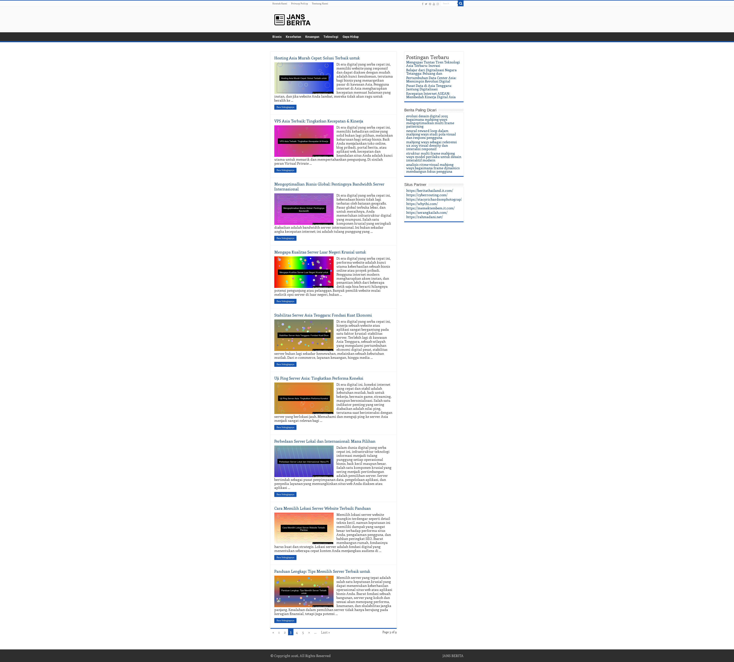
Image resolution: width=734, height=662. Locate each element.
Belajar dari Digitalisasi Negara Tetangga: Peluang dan (431, 72)
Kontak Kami (279, 3)
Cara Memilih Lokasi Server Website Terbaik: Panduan (322, 508)
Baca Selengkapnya (285, 107)
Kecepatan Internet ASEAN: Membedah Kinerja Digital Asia (431, 95)
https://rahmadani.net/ (424, 217)
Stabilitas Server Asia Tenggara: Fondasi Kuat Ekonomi (323, 315)
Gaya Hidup (351, 37)
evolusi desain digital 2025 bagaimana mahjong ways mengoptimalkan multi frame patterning (430, 121)
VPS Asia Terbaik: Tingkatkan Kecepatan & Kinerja (318, 120)
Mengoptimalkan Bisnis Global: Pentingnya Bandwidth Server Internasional (329, 186)
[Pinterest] (430, 3)
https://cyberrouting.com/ (426, 195)
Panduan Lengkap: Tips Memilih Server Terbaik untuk (322, 571)
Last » (325, 632)
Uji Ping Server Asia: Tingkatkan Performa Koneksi (318, 378)
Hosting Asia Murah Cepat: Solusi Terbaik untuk (317, 57)
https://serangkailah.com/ (426, 212)
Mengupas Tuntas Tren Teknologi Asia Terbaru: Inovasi (433, 64)
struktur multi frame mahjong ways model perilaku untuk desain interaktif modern (433, 156)
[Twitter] (426, 3)
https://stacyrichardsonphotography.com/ (440, 199)
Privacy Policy (299, 3)
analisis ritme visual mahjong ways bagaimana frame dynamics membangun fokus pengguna (433, 168)
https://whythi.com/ (422, 203)
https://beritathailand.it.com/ (429, 190)
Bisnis (277, 37)
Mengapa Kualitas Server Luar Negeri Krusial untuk (320, 251)
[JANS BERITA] (292, 18)
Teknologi (330, 37)
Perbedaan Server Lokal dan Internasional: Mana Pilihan (324, 441)
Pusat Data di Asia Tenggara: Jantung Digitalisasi (429, 87)
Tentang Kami (320, 3)
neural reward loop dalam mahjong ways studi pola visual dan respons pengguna (431, 134)
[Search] (461, 3)
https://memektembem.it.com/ (430, 208)
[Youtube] (433, 3)
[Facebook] (422, 3)
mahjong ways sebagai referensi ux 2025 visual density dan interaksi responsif (431, 145)
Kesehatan (293, 37)
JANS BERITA (453, 655)
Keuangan (312, 37)
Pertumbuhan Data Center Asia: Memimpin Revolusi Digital (431, 79)
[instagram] (437, 3)
